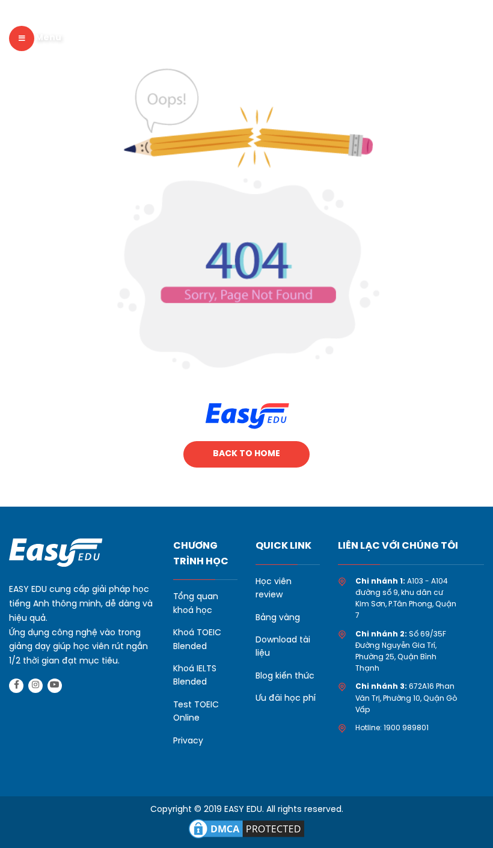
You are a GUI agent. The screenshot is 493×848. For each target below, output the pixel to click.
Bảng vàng (278, 618)
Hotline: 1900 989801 (392, 728)
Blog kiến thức (285, 676)
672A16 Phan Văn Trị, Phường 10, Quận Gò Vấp (406, 698)
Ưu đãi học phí (286, 698)
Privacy (188, 741)
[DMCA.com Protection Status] (246, 827)
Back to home (246, 454)
